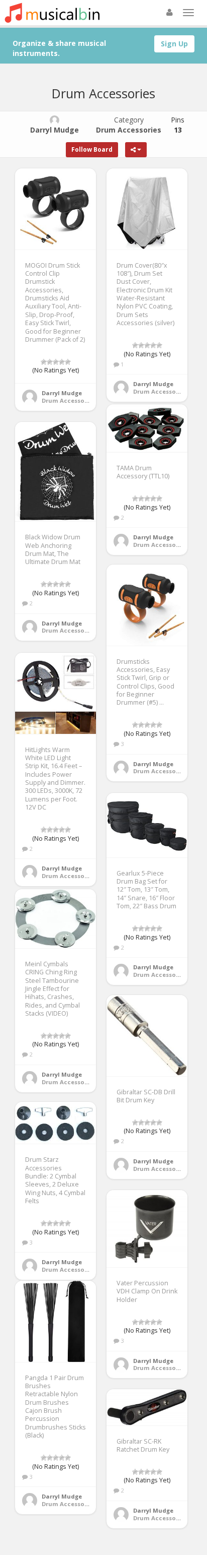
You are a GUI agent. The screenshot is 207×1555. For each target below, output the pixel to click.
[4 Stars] (62, 362)
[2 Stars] (50, 362)
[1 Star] (44, 362)
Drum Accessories (68, 400)
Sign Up (174, 43)
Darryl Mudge (62, 393)
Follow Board (92, 149)
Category (128, 125)
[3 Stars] (56, 362)
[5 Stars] (68, 362)
